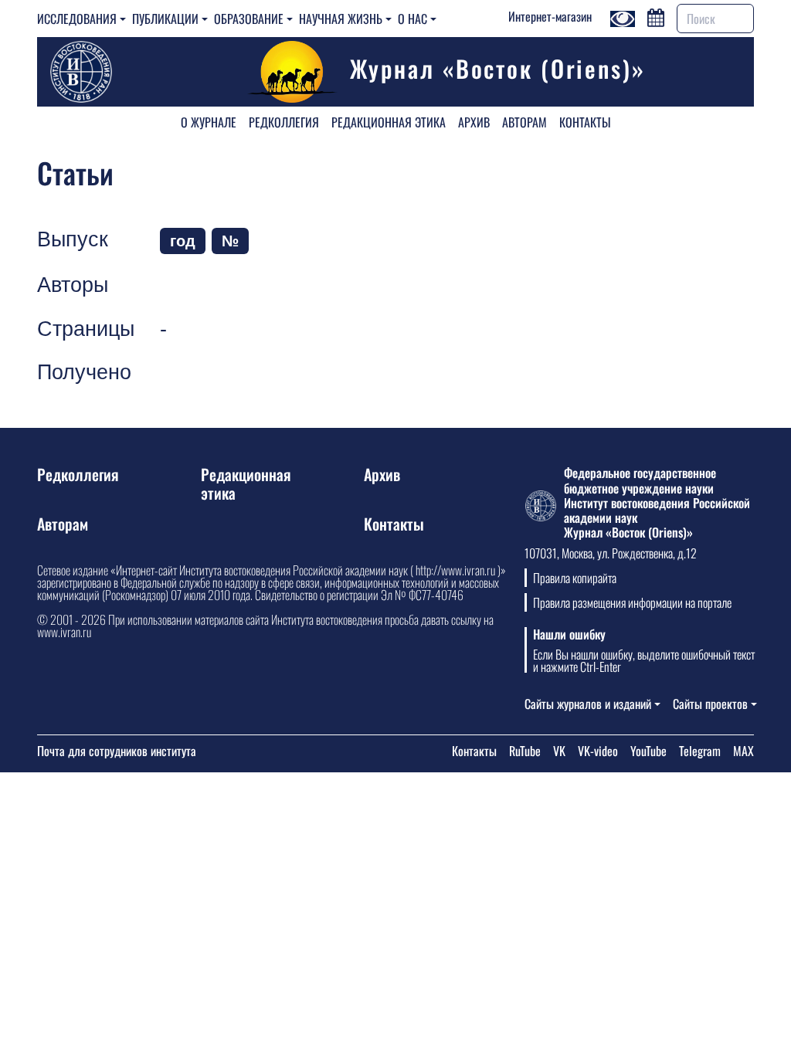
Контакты (585, 122)
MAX (743, 750)
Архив (474, 122)
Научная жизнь (340, 18)
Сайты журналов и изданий (588, 703)
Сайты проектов (710, 703)
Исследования (77, 18)
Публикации (165, 18)
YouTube (648, 750)
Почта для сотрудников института (116, 750)
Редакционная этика (388, 122)
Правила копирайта (574, 577)
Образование (248, 18)
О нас (412, 18)
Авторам (524, 122)
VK (559, 750)
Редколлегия (284, 122)
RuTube (525, 750)
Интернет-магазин (550, 16)
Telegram (700, 750)
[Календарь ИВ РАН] (655, 15)
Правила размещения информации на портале (632, 602)
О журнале (208, 122)
